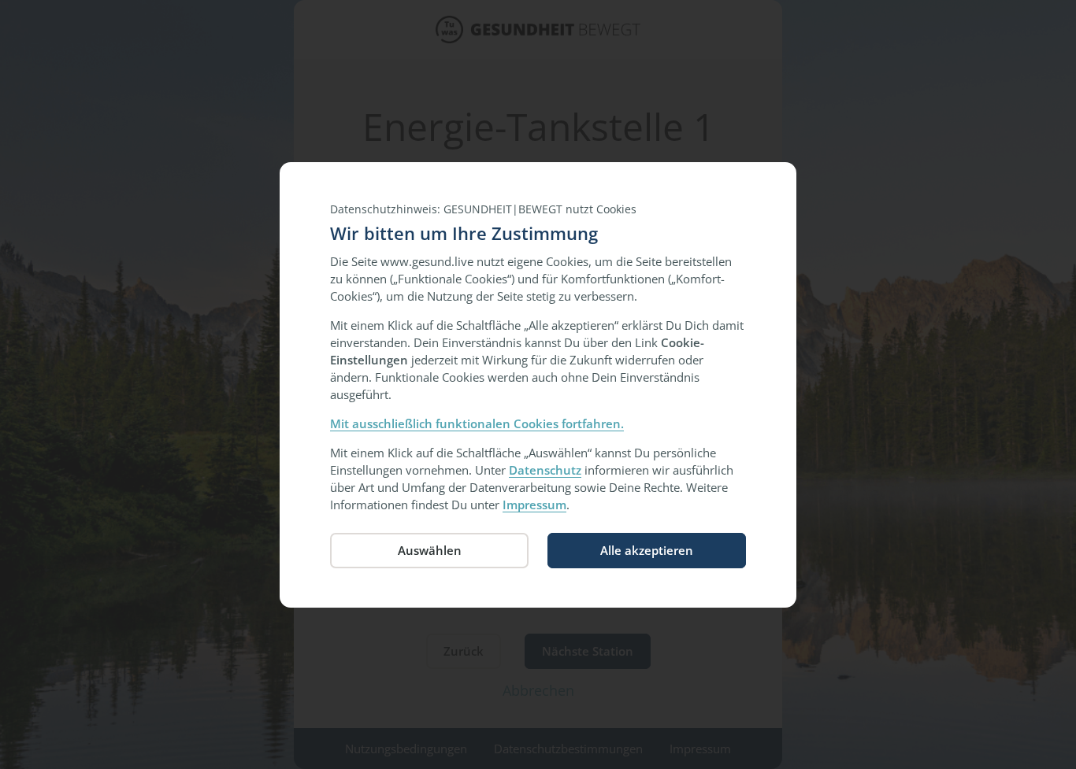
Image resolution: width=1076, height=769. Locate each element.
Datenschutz (545, 470)
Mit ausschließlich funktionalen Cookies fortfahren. (477, 423)
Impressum (534, 504)
